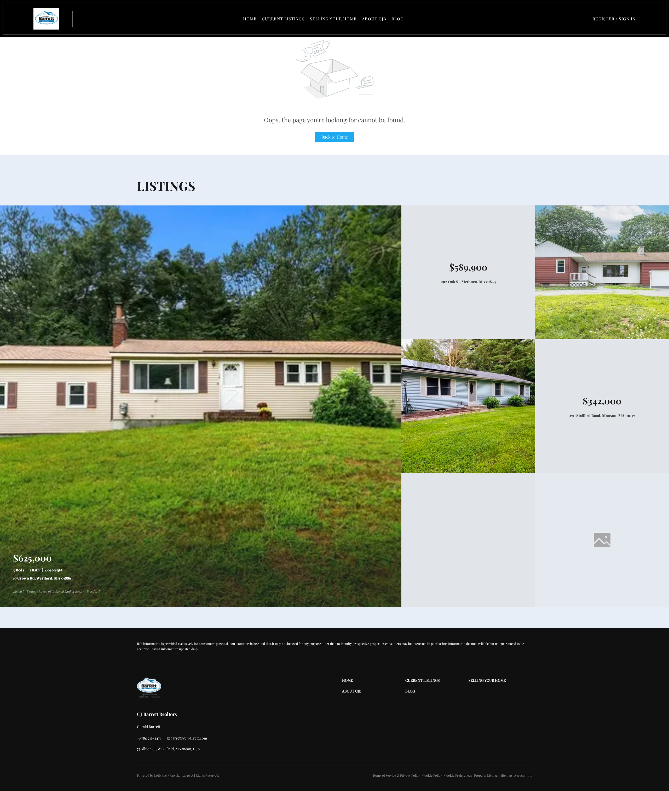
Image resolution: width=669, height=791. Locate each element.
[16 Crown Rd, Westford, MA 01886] (200, 605)
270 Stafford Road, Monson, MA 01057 (602, 415)
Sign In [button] (627, 18)
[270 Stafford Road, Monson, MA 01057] (468, 471)
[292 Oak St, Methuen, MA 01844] (602, 337)
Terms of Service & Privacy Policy (396, 775)
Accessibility (523, 775)
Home (250, 18)
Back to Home (334, 137)
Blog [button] (397, 18)
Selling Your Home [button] (333, 18)
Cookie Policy (432, 775)
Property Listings (486, 775)
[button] (46, 19)
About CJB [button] (374, 18)
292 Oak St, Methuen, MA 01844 (468, 281)
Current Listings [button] (283, 18)
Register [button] (603, 18)
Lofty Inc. (161, 775)
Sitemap (506, 775)
